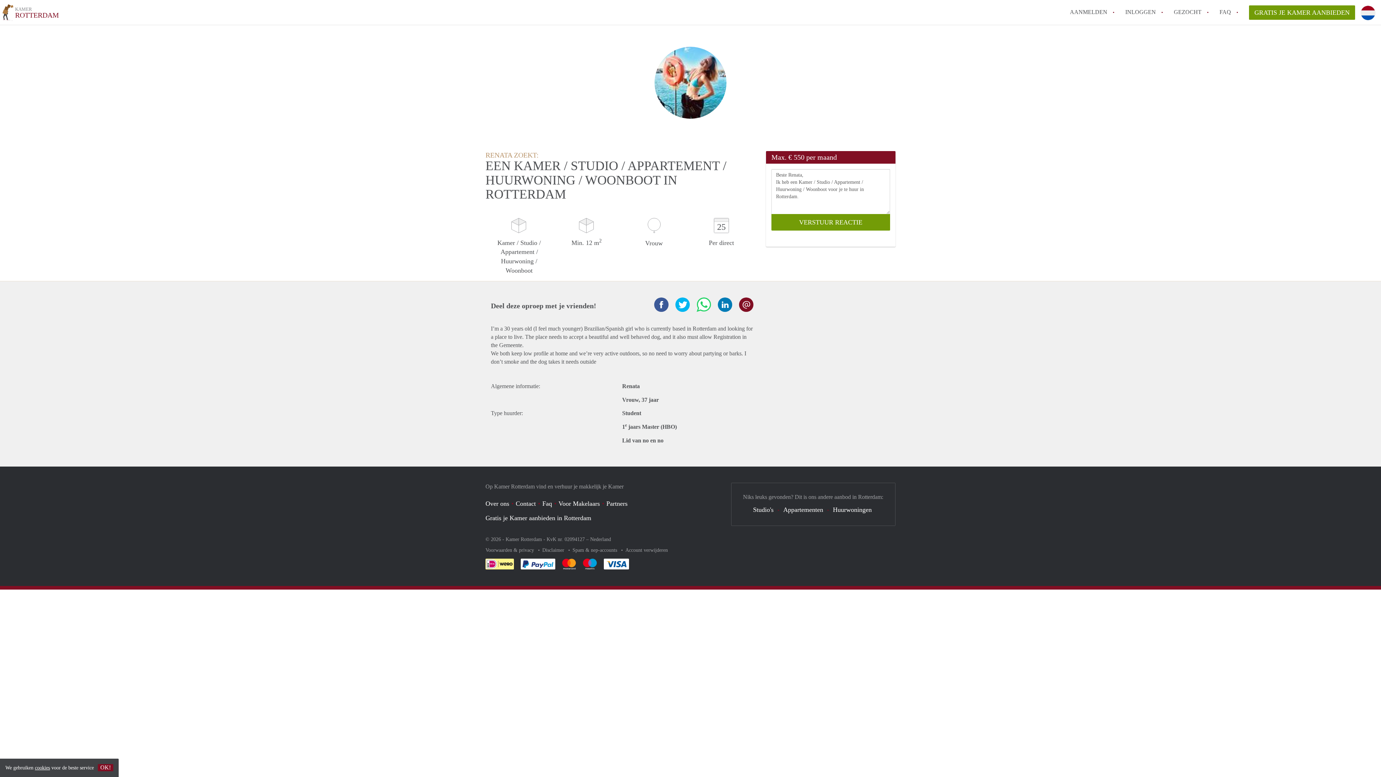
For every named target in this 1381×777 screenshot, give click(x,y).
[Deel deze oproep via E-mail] (746, 304)
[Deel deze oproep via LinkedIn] (725, 304)
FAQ (1225, 12)
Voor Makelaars (579, 503)
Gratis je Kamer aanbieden (1302, 12)
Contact (526, 503)
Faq (547, 503)
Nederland (600, 539)
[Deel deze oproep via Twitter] (682, 304)
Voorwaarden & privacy (510, 550)
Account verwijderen (646, 550)
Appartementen (803, 509)
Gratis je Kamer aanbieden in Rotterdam (538, 518)
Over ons (497, 503)
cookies (42, 768)
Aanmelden (1088, 12)
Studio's (763, 509)
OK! (105, 767)
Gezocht (1188, 12)
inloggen (1140, 12)
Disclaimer (554, 550)
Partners (617, 503)
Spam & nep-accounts (596, 550)
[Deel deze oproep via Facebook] (661, 304)
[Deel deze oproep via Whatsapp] (704, 304)
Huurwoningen (852, 509)
